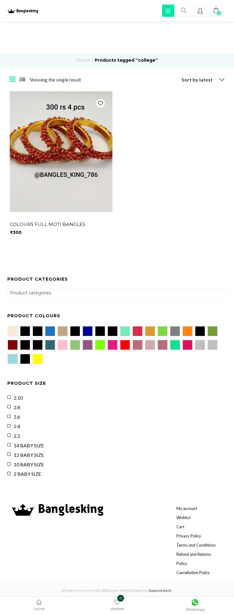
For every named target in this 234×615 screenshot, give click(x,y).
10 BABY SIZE (29, 464)
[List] (22, 80)
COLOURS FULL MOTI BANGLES (47, 224)
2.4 (17, 426)
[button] (201, 80)
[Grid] (12, 80)
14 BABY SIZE (29, 445)
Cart (180, 526)
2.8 (17, 407)
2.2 (17, 436)
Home (83, 60)
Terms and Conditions (196, 545)
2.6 (17, 417)
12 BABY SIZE (29, 455)
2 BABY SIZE (27, 474)
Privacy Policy (188, 535)
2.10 (18, 398)
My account (186, 508)
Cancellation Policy (193, 572)
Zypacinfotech (160, 590)
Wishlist (183, 517)
